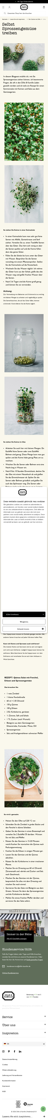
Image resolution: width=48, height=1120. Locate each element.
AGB (3, 1091)
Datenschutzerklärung (9, 1059)
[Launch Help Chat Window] (43, 1109)
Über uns (8, 1025)
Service (7, 1017)
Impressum (6, 1086)
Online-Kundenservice (10, 973)
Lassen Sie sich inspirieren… (18, 19)
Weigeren (24, 622)
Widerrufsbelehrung (9, 1070)
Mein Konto (9, 7)
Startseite (4, 19)
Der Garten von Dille (34, 19)
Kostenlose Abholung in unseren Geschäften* (25, 1)
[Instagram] (3, 1051)
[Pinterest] (9, 1051)
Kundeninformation (9, 1081)
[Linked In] (20, 1051)
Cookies (5, 1064)
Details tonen (23, 629)
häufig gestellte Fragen (34, 960)
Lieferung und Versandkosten (12, 1075)
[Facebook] (14, 1051)
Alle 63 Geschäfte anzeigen (17, 938)
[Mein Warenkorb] (44, 7)
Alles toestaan (12, 614)
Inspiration (10, 1033)
